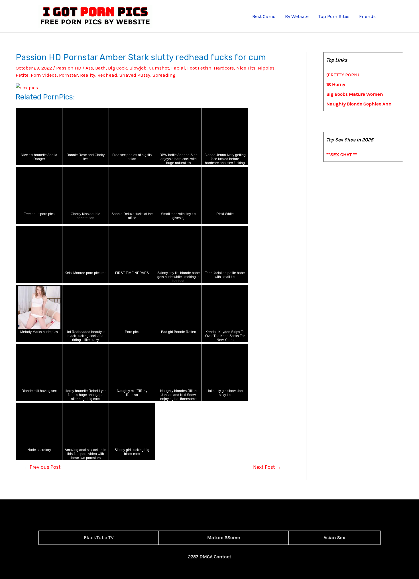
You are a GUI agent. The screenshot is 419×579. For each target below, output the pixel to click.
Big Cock (117, 68)
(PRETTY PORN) (342, 75)
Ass (89, 68)
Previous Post (42, 467)
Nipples (266, 68)
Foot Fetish (199, 68)
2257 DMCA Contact (209, 556)
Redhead (107, 75)
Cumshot (159, 68)
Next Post (267, 467)
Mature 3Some (223, 537)
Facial (178, 68)
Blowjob (138, 68)
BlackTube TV (99, 537)
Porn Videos (44, 75)
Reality (87, 75)
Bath (100, 68)
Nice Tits (245, 68)
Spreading (164, 75)
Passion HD (68, 68)
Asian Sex (334, 537)
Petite (22, 75)
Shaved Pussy (134, 75)
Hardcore (224, 68)
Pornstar (68, 75)
